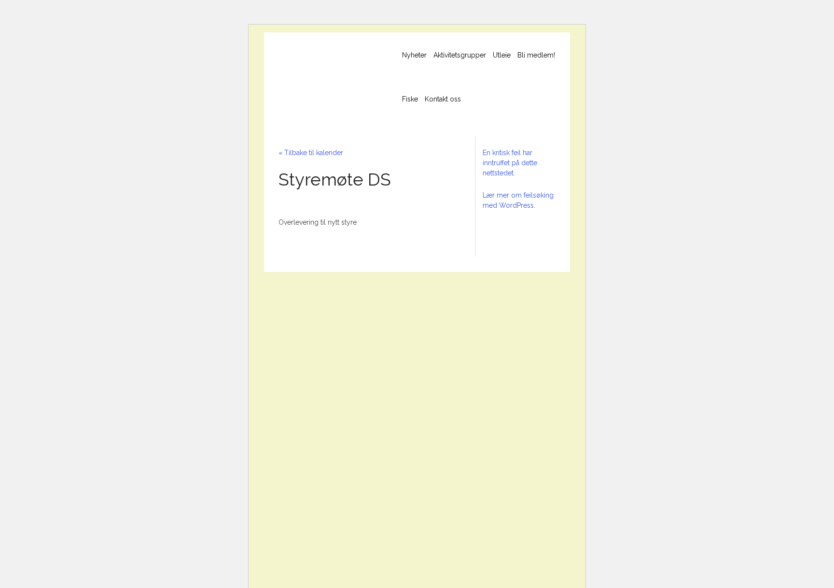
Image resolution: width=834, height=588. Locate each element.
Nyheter (414, 55)
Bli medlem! (536, 55)
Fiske (410, 99)
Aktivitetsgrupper (459, 55)
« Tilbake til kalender (310, 153)
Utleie (502, 55)
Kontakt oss (443, 99)
